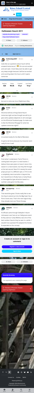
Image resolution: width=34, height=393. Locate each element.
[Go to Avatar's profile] (3, 108)
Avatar (8, 108)
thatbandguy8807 (11, 59)
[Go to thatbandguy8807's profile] (3, 59)
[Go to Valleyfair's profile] (3, 208)
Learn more (3, 3)
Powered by (17, 385)
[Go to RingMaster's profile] (3, 155)
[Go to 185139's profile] (3, 97)
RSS (25, 377)
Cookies (18, 377)
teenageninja (10, 188)
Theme (14, 380)
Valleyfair (9, 208)
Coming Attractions (26, 45)
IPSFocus (19, 380)
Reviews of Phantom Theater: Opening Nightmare (13, 24)
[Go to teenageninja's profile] (3, 189)
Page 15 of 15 (16, 54)
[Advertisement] (17, 311)
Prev (6, 54)
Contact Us (11, 377)
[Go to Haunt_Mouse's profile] (3, 46)
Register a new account (17, 247)
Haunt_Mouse (9, 45)
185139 (8, 96)
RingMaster (9, 154)
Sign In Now (17, 251)
